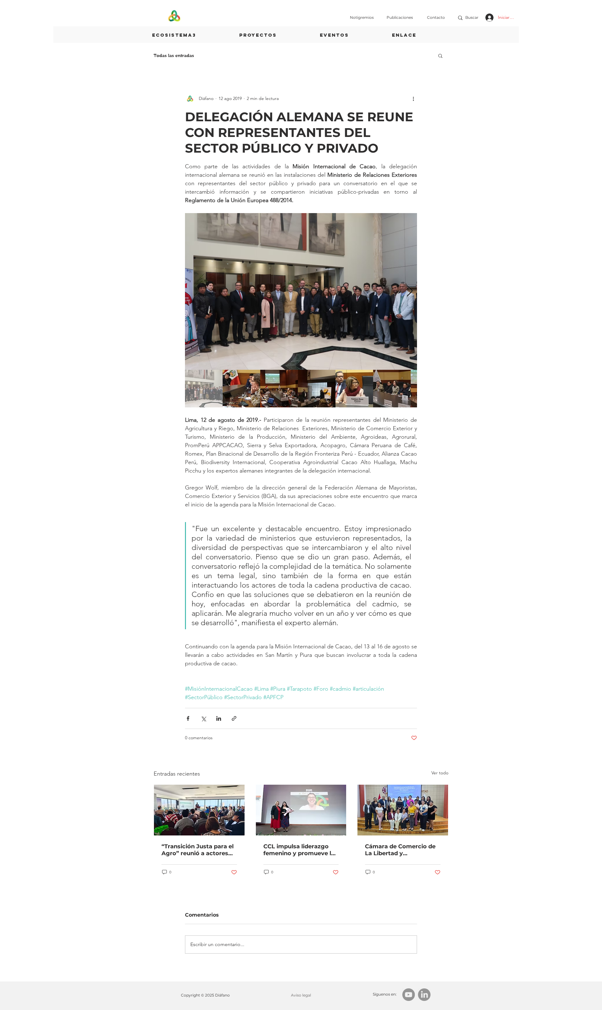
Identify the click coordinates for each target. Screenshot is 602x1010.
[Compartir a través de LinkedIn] (219, 718)
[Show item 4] (316, 388)
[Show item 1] (204, 388)
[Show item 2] (241, 388)
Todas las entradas (174, 55)
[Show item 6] (392, 388)
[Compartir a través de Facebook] (188, 718)
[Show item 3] (279, 388)
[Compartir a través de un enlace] (234, 718)
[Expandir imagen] (301, 291)
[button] (440, 55)
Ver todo (439, 773)
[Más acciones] (413, 98)
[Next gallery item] (409, 291)
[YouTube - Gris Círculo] (408, 994)
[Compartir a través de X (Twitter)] (203, 718)
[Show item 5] (354, 388)
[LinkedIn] (424, 994)
